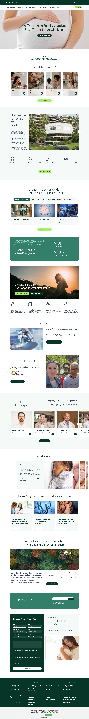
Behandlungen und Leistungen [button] (31, 7)
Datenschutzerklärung (58, 603)
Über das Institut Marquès (33, 695)
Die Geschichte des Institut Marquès (35, 700)
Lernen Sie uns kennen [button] (11, 7)
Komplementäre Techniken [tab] (54, 199)
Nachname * (30, 624)
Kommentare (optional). (17, 639)
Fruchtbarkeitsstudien (68, 695)
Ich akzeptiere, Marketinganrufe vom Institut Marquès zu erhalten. (27, 662)
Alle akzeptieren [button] (48, 715)
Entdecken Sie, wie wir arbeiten (54, 342)
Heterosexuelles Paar (50, 695)
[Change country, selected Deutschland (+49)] (14, 631)
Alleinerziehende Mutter (51, 699)
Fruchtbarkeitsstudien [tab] (69, 199)
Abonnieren (71, 598)
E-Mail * (29, 629)
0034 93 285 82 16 (14, 689)
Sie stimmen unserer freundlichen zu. (60, 603)
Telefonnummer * (16, 629)
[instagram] (14, 703)
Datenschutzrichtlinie (44, 713)
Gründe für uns (31, 697)
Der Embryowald (31, 702)
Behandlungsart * (16, 634)
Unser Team (30, 704)
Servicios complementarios (69, 703)
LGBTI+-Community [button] (43, 7)
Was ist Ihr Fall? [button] (21, 7)
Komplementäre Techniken (69, 699)
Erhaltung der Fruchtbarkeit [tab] (38, 199)
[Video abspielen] (62, 371)
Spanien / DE (78, 2)
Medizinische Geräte (44, 441)
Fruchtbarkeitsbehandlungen (69, 697)
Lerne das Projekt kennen (17, 381)
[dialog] (44, 713)
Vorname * (14, 624)
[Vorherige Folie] (29, 131)
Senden (26, 668)
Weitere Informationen (52, 583)
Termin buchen (78, 7)
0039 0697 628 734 (50, 689)
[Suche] (71, 3)
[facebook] (11, 703)
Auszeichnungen (49, 58)
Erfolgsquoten (52, 7)
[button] (45, 717)
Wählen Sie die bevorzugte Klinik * (33, 634)
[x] (16, 703)
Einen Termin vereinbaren (44, 35)
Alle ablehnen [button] (40, 715)
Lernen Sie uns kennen (45, 171)
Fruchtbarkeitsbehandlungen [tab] (22, 199)
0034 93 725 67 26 (67, 689)
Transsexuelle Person (50, 700)
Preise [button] (57, 7)
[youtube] (19, 703)
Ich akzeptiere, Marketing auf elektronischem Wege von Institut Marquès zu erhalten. (27, 658)
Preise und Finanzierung (36, 293)
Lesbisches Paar (49, 697)
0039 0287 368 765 (32, 690)
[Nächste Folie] (79, 131)
